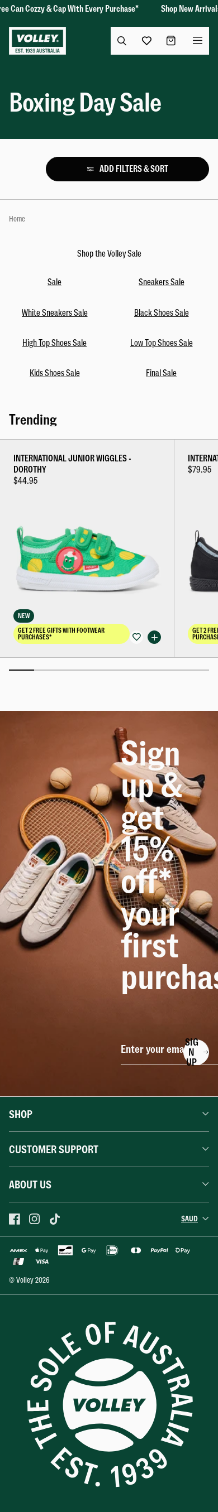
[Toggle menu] (198, 41)
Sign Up (191, 1052)
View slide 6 (146, 670)
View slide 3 (71, 670)
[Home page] (37, 41)
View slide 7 (171, 670)
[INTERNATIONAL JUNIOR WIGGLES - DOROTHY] (87, 548)
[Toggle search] (122, 41)
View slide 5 (121, 670)
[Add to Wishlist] (136, 637)
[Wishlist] (144, 40)
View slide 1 (21, 670)
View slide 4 (96, 670)
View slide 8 (196, 670)
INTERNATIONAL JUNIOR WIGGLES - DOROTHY (72, 464)
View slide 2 (46, 670)
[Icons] (14, 1219)
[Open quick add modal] (154, 637)
